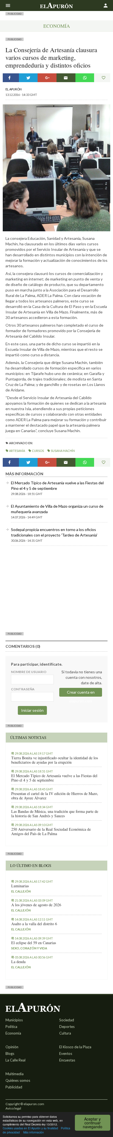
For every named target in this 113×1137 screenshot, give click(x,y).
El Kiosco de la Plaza (75, 1047)
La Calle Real (15, 1060)
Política (11, 1026)
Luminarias (20, 886)
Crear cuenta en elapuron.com (81, 693)
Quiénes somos (17, 1080)
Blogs (9, 1053)
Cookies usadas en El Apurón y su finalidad (30, 1128)
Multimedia (14, 1074)
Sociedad (66, 1020)
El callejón (21, 891)
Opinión (11, 1047)
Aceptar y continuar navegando (92, 1122)
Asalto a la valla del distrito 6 (34, 924)
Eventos (65, 1053)
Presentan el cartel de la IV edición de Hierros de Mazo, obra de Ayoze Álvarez (54, 795)
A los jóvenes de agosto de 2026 (36, 905)
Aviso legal (13, 1108)
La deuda (18, 962)
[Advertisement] (56, 588)
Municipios (14, 1020)
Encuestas (67, 1060)
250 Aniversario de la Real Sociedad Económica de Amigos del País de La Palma (51, 831)
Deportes (67, 1026)
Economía (56, 26)
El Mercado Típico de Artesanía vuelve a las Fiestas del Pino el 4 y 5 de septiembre (54, 778)
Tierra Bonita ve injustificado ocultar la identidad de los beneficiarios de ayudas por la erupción (54, 760)
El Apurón (13, 89)
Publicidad (13, 1087)
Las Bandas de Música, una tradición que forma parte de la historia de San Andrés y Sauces (54, 813)
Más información (33, 1132)
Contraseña (23, 689)
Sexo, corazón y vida (29, 948)
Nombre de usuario (28, 672)
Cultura (65, 1033)
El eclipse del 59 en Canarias (33, 943)
